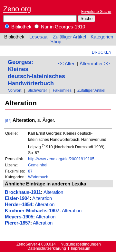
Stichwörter (37, 90)
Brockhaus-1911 (23, 192)
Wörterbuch (38, 177)
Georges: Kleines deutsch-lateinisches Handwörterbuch (36, 72)
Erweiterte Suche (96, 11)
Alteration (53, 192)
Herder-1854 (18, 204)
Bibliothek (21, 26)
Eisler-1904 (17, 198)
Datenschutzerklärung (46, 248)
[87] (8, 120)
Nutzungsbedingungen (81, 244)
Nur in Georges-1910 (62, 26)
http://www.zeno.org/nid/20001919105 (61, 159)
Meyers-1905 (19, 216)
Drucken (101, 52)
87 (30, 171)
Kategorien (102, 36)
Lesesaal (38, 36)
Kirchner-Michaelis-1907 (32, 210)
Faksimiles (62, 90)
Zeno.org (17, 9)
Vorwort (14, 90)
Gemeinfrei (37, 165)
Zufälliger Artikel (69, 36)
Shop (55, 41)
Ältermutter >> (95, 63)
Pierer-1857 (17, 223)
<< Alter (66, 63)
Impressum (80, 248)
